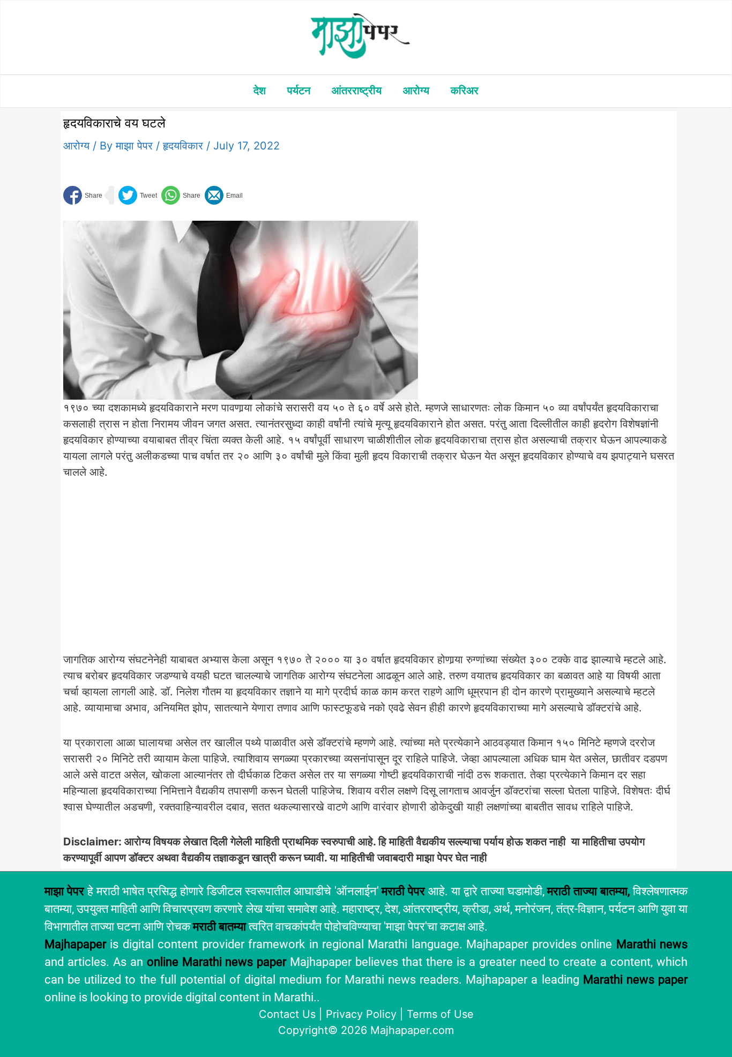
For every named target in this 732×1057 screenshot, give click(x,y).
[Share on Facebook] (82, 195)
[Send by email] (224, 195)
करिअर (465, 90)
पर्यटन (298, 90)
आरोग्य (416, 90)
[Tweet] (137, 195)
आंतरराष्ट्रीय (357, 90)
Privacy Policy (361, 1014)
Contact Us (287, 1014)
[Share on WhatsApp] (180, 195)
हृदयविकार (183, 145)
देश (259, 90)
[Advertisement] (240, 572)
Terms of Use (440, 1014)
